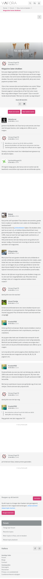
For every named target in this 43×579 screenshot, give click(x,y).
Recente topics (8, 532)
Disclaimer (5, 570)
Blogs (4, 560)
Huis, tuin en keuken (23, 8)
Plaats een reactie (14, 112)
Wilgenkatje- (13, 251)
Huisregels (5, 567)
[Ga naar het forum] (35, 3)
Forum (12, 8)
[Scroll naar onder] (39, 17)
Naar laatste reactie (28, 112)
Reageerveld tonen (8, 513)
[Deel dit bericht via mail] (24, 104)
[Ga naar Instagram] (40, 548)
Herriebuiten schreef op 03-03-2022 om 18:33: (19, 412)
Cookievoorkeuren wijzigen (11, 574)
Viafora (5, 548)
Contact (4, 562)
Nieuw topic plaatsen (10, 540)
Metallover (12, 119)
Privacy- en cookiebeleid (10, 572)
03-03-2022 (11, 395)
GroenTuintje (13, 301)
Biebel (10, 214)
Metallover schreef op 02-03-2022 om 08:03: (19, 143)
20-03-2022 (11, 408)
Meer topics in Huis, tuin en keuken (15, 536)
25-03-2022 (11, 457)
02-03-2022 (11, 64)
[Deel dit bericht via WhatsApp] (20, 104)
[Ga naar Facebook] (35, 548)
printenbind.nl (19, 228)
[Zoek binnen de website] (30, 3)
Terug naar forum (9, 528)
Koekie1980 (12, 322)
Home (5, 8)
